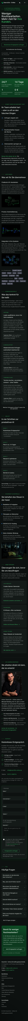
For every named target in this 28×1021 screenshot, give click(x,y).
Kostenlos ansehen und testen (12, 600)
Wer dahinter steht (9, 650)
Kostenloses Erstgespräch (8, 986)
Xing (3, 1004)
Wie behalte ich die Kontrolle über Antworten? (11, 876)
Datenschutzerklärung (12, 844)
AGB (3, 980)
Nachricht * (5, 825)
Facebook (4, 1006)
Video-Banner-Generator (8, 992)
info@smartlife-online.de (14, 770)
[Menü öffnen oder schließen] (24, 2)
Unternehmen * (6, 798)
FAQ (3, 988)
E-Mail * (5, 806)
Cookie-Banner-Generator (8, 990)
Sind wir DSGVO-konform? (10, 899)
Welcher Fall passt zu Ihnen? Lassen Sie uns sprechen (14, 408)
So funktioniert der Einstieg (14, 49)
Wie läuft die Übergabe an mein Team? (10, 894)
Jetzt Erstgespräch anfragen (14, 949)
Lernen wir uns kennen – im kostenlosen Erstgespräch (9, 729)
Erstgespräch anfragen (11, 851)
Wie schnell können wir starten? (12, 904)
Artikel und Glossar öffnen (11, 624)
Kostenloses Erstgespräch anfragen (14, 44)
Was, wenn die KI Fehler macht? (12, 882)
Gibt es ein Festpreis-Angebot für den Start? (12, 914)
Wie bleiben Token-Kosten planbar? (13, 909)
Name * (4, 791)
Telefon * (5, 814)
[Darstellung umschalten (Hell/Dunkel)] (19, 2)
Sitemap (4, 996)
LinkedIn (4, 1002)
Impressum (4, 976)
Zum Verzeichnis (6, 994)
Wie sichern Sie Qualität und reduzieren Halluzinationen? (11, 887)
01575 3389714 (11, 774)
